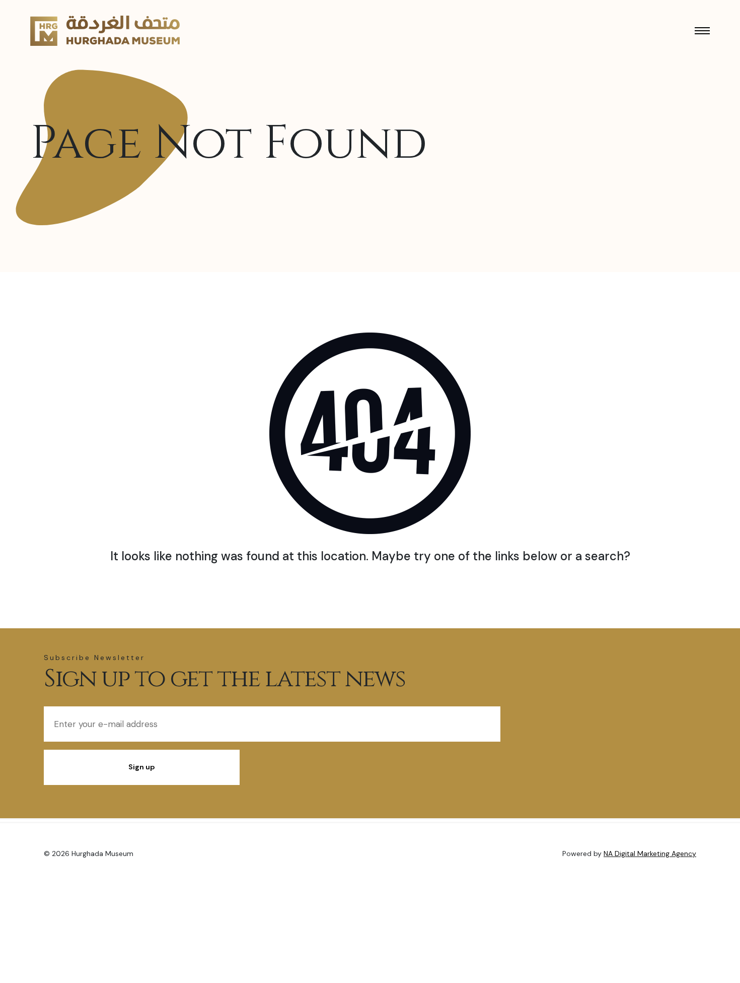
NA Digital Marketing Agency (650, 853)
